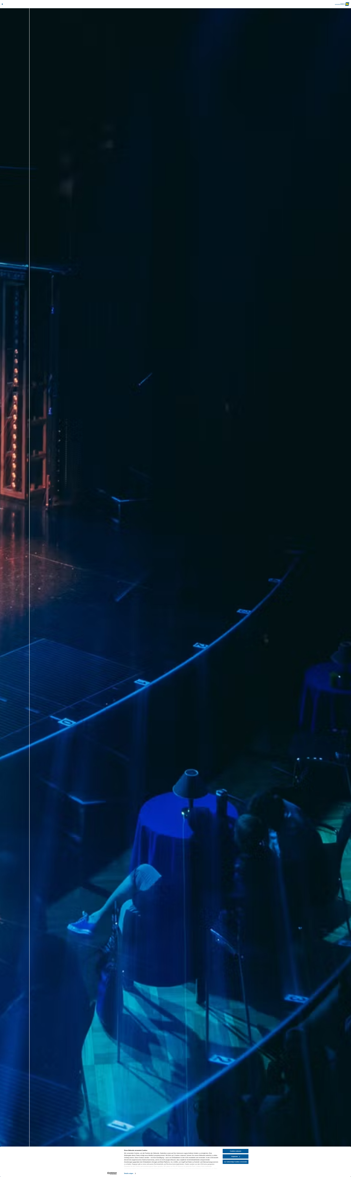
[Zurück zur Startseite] (342, 4)
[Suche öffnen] (12, 4)
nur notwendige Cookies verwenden (235, 1162)
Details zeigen (128, 1173)
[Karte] (7, 4)
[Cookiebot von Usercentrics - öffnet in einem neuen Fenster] (112, 1173)
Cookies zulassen (235, 1151)
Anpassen (234, 1156)
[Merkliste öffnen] (10, 4)
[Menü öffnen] (2, 4)
